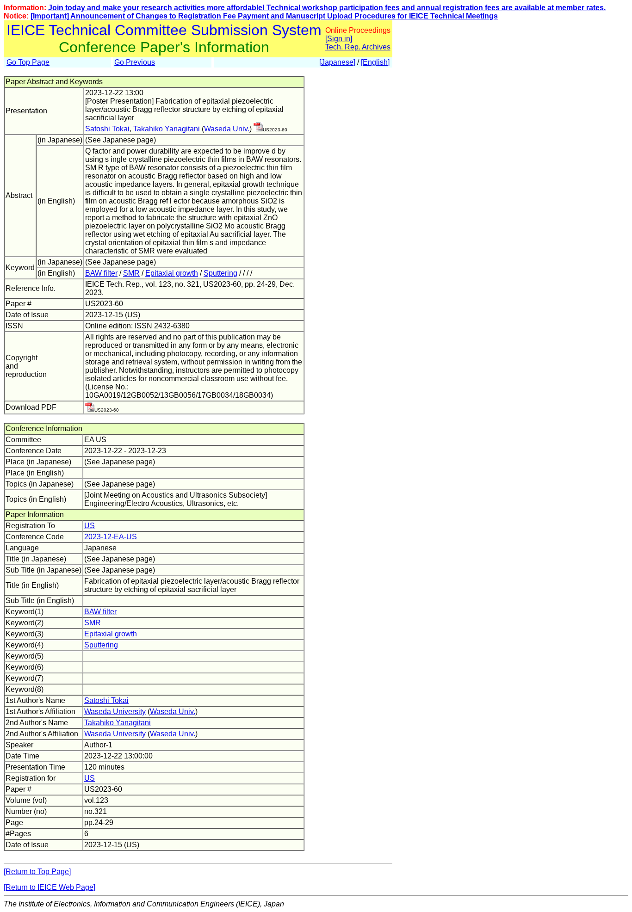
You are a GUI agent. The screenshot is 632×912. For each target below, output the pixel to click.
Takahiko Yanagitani (166, 129)
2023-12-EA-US (110, 537)
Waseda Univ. (226, 129)
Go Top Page (28, 62)
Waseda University (115, 711)
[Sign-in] (258, 129)
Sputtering (220, 273)
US (89, 526)
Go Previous (134, 62)
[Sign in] (338, 39)
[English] (375, 62)
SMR (131, 273)
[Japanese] (337, 62)
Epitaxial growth (171, 273)
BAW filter (101, 273)
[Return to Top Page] (37, 871)
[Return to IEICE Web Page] (49, 887)
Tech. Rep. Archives (357, 47)
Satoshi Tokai (107, 129)
